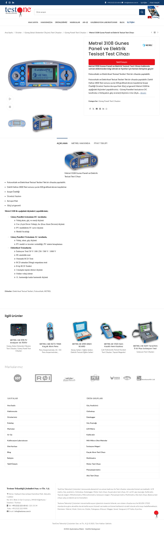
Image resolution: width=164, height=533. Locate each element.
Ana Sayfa (9, 32)
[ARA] (142, 12)
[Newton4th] (146, 378)
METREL (47, 291)
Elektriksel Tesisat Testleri (23, 291)
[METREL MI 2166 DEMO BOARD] (82, 331)
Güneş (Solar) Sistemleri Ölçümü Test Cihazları (43, 32)
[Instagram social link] (9, 3)
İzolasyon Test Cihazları (145, 352)
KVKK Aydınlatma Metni (74, 529)
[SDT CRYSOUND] (17, 378)
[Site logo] (18, 12)
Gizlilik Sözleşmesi (92, 529)
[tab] (62, 142)
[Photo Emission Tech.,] (95, 378)
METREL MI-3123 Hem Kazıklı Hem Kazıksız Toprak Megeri (113, 346)
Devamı (143, 93)
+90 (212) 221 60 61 (114, 3)
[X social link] (93, 109)
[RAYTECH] (69, 378)
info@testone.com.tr (131, 3)
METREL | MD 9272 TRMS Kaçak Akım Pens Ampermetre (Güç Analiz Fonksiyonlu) (50, 348)
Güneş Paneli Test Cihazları (75, 32)
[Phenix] (121, 378)
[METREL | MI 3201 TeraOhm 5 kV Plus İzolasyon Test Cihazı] (145, 332)
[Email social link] (96, 109)
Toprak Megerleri (119, 352)
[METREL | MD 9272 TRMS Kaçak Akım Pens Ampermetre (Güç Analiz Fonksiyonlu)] (50, 331)
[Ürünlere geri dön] (154, 32)
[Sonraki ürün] (157, 32)
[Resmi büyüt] (10, 107)
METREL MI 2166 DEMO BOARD (82, 345)
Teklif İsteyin (121, 62)
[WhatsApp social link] (106, 109)
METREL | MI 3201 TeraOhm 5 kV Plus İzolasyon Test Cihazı (145, 348)
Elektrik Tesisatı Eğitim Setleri (82, 352)
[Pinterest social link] (100, 109)
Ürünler (18, 32)
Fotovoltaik (38, 291)
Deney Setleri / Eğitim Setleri (82, 350)
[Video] (10, 99)
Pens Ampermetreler (47, 350)
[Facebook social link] (6, 3)
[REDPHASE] (43, 378)
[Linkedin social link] (13, 3)
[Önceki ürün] (151, 32)
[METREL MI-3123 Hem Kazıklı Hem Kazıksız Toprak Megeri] (114, 331)
